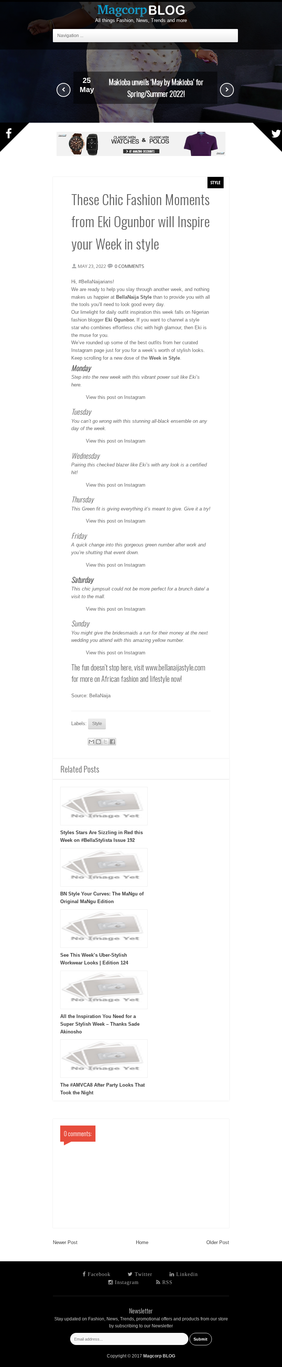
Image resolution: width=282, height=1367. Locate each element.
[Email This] (91, 741)
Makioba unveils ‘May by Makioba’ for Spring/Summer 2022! (156, 87)
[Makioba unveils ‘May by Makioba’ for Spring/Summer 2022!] (141, 121)
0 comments (129, 266)
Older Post (217, 1242)
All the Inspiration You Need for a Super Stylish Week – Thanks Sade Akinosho (100, 1024)
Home (142, 1242)
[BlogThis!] (98, 741)
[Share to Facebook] (112, 741)
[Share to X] (105, 741)
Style (215, 182)
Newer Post (65, 1242)
